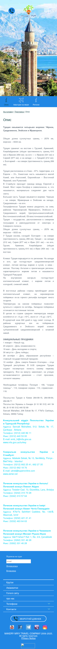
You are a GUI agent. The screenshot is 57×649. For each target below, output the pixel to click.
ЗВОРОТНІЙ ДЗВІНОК (30, 618)
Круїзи (9, 582)
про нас (10, 598)
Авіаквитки (12, 587)
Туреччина (19, 111)
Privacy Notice (28, 638)
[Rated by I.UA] (28, 645)
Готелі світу (12, 593)
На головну (8, 111)
